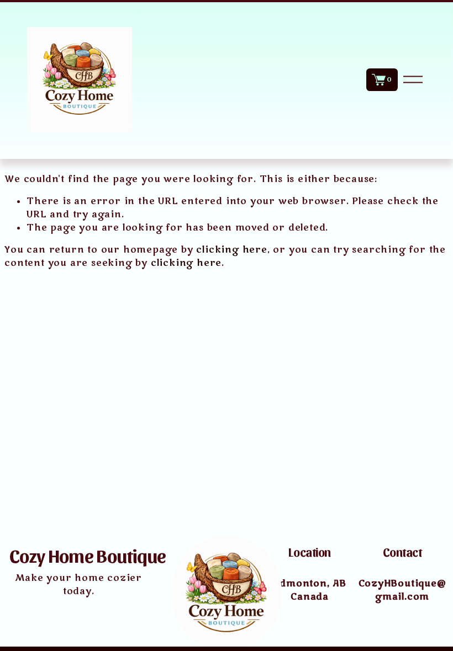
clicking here (231, 250)
